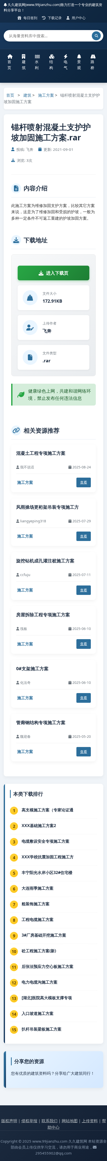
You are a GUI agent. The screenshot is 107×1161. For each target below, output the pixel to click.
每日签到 (29, 17)
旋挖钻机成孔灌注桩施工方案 (45, 561)
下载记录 (54, 17)
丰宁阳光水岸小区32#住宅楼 (47, 872)
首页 (9, 64)
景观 (79, 64)
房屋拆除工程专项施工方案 (43, 615)
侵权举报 (29, 1120)
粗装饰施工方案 (36, 904)
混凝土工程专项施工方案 (40, 453)
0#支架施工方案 (32, 668)
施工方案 (46, 95)
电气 (65, 64)
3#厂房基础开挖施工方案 (44, 935)
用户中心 (78, 17)
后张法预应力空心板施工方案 (47, 966)
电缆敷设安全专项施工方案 (45, 841)
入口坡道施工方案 (38, 1013)
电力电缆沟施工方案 (39, 982)
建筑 (24, 64)
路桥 (92, 64)
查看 (83, 482)
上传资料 (90, 1120)
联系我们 (49, 1120)
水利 (37, 64)
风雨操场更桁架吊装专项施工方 (47, 507)
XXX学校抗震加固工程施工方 (48, 857)
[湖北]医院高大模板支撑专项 (47, 997)
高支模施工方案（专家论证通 (47, 810)
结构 (51, 64)
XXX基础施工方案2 (39, 825)
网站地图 (70, 1120)
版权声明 (9, 1120)
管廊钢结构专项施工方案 (40, 722)
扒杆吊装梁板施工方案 (41, 1029)
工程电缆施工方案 (38, 919)
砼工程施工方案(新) (39, 951)
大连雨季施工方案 (38, 888)
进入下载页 (57, 273)
